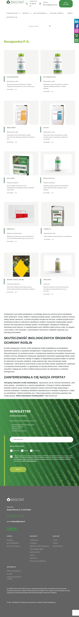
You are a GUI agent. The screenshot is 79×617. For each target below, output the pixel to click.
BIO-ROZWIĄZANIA (39, 13)
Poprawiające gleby (36, 549)
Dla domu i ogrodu (13, 546)
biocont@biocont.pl (50, 5)
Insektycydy (34, 540)
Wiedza (70, 13)
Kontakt (9, 574)
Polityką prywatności (32, 461)
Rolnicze (26, 450)
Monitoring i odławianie (38, 561)
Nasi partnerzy (58, 546)
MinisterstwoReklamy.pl (49, 602)
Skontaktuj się (12, 17)
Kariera (55, 543)
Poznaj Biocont (12, 13)
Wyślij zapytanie (66, 3)
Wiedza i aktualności (14, 571)
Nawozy (32, 555)
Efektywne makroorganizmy (39, 546)
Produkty (25, 13)
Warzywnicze (36, 450)
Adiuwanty (33, 558)
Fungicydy (33, 543)
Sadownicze (16, 450)
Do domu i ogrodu (56, 13)
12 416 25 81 (15, 516)
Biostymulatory (35, 552)
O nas (55, 540)
